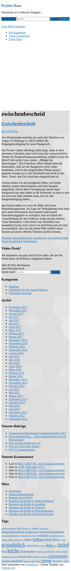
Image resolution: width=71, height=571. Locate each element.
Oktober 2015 (17, 386)
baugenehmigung (22, 237)
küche (13, 550)
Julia (15, 131)
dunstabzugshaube (57, 536)
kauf (55, 546)
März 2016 (15, 369)
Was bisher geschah (20, 293)
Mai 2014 (14, 405)
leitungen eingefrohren (46, 552)
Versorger (57, 561)
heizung (41, 546)
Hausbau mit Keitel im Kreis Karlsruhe (31, 514)
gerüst (63, 540)
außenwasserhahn (8, 529)
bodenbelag (42, 535)
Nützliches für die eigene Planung (28, 289)
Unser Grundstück (19, 35)
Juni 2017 (14, 320)
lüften (58, 552)
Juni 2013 (14, 409)
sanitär (45, 557)
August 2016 (16, 353)
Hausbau (6, 237)
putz (29, 556)
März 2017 (15, 330)
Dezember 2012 (18, 412)
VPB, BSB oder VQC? (31, 467)
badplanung (26, 529)
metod (64, 552)
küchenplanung (28, 551)
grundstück (13, 544)
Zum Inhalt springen (13, 26)
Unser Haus (15, 39)
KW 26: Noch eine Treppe (24, 446)
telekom (27, 561)
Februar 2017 (16, 333)
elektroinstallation (15, 540)
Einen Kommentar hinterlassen (19, 241)
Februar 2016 (16, 372)
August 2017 (16, 313)
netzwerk (14, 557)
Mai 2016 (14, 363)
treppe (47, 560)
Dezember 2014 (18, 399)
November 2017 (18, 310)
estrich (48, 539)
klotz (4, 551)
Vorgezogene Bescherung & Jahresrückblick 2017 (37, 433)
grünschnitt (32, 545)
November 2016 (18, 343)
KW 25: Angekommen (22, 449)
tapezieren (17, 561)
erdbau (37, 539)
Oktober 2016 (17, 346)
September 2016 (18, 349)
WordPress (32, 564)
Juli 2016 (14, 356)
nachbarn (5, 557)
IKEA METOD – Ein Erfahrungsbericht (41, 463)
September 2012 (18, 418)
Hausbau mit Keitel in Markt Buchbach (31, 501)
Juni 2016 (14, 359)
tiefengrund (36, 561)
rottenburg (36, 557)
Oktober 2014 (17, 402)
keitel (63, 544)
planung (22, 556)
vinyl (65, 561)
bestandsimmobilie (28, 536)
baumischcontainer (51, 532)
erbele (28, 539)
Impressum (15, 491)
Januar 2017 (16, 336)
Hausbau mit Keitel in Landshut (27, 504)
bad (19, 528)
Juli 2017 (14, 317)
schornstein (58, 555)
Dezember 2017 (18, 307)
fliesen (56, 539)
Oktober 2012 (17, 415)
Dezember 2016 (18, 340)
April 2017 (15, 326)
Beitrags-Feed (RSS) (21, 497)
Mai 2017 (14, 323)
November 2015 (18, 382)
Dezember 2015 (18, 379)
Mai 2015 (14, 392)
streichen (6, 561)
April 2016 (15, 366)
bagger (35, 528)
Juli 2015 (14, 389)
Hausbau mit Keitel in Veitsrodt (27, 507)
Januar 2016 (16, 376)
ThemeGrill (8, 567)
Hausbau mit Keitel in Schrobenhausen (31, 510)
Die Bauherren (17, 32)
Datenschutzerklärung (21, 494)
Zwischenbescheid (18, 123)
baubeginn (44, 529)
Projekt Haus (11, 5)
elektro (4, 540)
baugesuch (40, 237)
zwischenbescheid (57, 237)
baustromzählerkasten (10, 536)
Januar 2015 (16, 395)
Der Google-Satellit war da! (25, 443)
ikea (49, 545)
